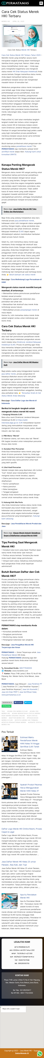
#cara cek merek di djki (17, 711)
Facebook (19, 702)
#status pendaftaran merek (14, 722)
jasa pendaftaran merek (24, 221)
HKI (14, 71)
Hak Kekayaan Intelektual (27, 71)
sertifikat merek (8, 152)
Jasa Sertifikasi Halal (27, 692)
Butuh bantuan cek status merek (22, 275)
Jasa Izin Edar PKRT (10, 692)
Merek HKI (6, 21)
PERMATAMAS (8, 149)
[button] (41, 3)
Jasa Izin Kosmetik (29, 689)
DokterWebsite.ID (22, 1053)
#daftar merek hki (17, 718)
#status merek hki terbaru (26, 720)
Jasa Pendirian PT (35, 684)
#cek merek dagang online (13, 716)
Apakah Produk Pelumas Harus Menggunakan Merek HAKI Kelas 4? (31, 788)
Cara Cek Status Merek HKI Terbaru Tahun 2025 (21, 55)
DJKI (21, 231)
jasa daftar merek (9, 374)
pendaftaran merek (24, 146)
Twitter (28, 702)
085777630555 (25, 668)
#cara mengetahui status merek (26, 713)
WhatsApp (7, 706)
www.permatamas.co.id (11, 695)
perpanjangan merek (28, 310)
